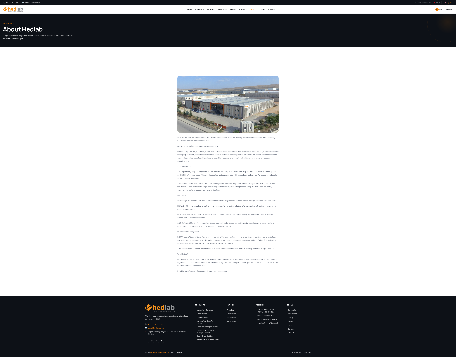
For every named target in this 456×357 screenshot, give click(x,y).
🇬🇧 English (448, 3)
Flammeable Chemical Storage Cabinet (205, 331)
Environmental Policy (265, 315)
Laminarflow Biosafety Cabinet (205, 322)
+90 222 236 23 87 (12, 3)
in (425, 2)
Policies (242, 9)
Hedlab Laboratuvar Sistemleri (159, 352)
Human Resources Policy (267, 319)
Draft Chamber (203, 317)
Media (290, 321)
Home (176, 61)
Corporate (188, 9)
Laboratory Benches (205, 310)
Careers (271, 9)
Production (231, 314)
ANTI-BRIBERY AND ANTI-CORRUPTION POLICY (267, 310)
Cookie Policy (307, 352)
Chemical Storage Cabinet (207, 327)
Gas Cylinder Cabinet (205, 336)
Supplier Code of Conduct (267, 323)
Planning (230, 310)
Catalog (252, 9)
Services (210, 9)
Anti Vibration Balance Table (208, 340)
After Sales (231, 321)
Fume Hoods (202, 314)
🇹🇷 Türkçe (437, 3)
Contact (262, 9)
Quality (233, 9)
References (223, 9)
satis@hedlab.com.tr (32, 3)
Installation (231, 317)
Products (198, 9)
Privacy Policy (296, 352)
